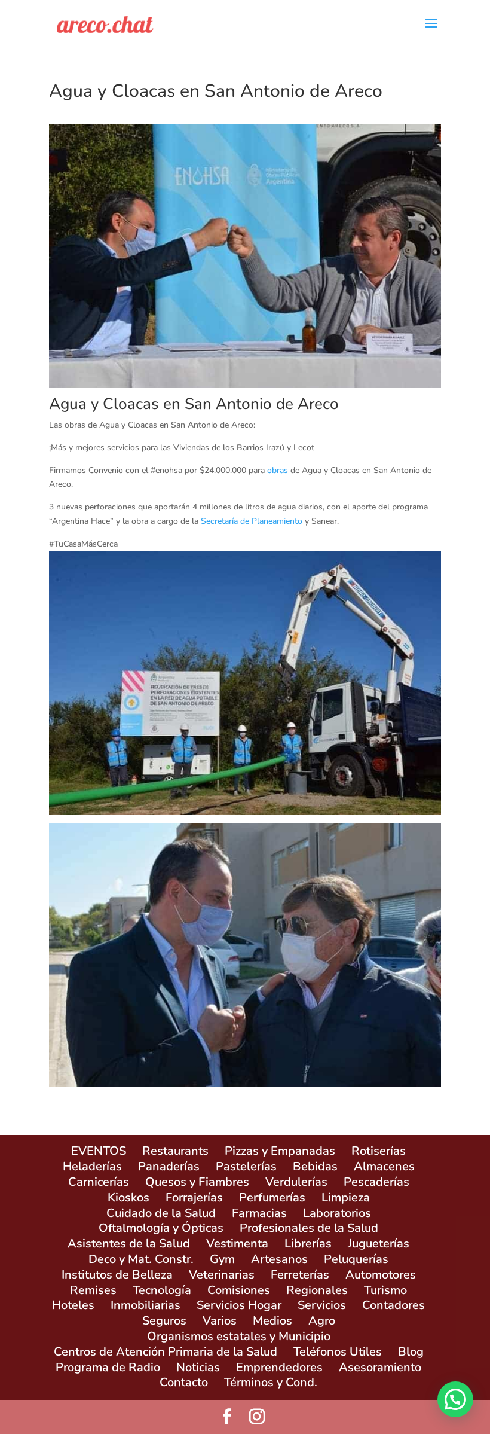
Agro (321, 1321)
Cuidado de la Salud (161, 1213)
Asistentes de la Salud (129, 1243)
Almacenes (384, 1166)
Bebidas (315, 1166)
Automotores (380, 1275)
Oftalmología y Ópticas (161, 1228)
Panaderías (169, 1166)
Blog (411, 1352)
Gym (222, 1259)
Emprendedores (279, 1367)
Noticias (198, 1367)
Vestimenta (237, 1243)
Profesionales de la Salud (309, 1228)
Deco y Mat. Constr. (141, 1259)
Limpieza (345, 1197)
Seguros (164, 1321)
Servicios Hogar (239, 1305)
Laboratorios (337, 1213)
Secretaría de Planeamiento (251, 521)
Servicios (322, 1305)
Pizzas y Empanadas (280, 1151)
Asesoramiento (380, 1367)
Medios (272, 1321)
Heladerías (92, 1166)
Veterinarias (222, 1275)
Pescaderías (376, 1182)
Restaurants (175, 1151)
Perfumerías (272, 1197)
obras (277, 470)
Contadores (393, 1305)
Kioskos (128, 1197)
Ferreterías (300, 1275)
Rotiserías (378, 1151)
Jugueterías (378, 1243)
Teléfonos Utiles (337, 1352)
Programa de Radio (108, 1367)
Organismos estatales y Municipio (238, 1336)
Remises (93, 1290)
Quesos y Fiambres (197, 1182)
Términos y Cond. (270, 1382)
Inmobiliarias (145, 1305)
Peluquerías (356, 1259)
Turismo (385, 1290)
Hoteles (73, 1305)
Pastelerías (246, 1166)
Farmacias (259, 1213)
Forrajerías (194, 1197)
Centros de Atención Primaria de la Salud (165, 1352)
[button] (455, 1399)
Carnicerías (98, 1182)
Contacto (184, 1382)
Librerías (308, 1243)
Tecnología (162, 1290)
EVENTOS (98, 1151)
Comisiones (238, 1290)
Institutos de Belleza (117, 1275)
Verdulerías (296, 1182)
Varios (220, 1321)
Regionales (317, 1290)
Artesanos (279, 1259)
